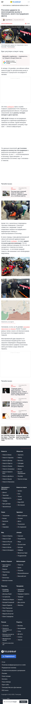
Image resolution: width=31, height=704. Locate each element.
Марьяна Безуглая (7, 613)
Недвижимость (6, 498)
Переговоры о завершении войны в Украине (16, 5)
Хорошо (23, 701)
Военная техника (7, 580)
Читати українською (6, 23)
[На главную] (15, 2)
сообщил (14, 241)
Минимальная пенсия (6, 639)
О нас (3, 662)
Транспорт (5, 495)
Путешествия (22, 544)
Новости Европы (7, 536)
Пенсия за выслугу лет (8, 643)
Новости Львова (7, 466)
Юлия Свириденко (7, 616)
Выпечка (20, 625)
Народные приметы (23, 594)
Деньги (4, 492)
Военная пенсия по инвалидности (8, 635)
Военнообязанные (23, 573)
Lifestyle (19, 532)
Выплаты (20, 460)
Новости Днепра (7, 460)
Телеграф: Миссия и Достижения (11, 687)
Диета (19, 521)
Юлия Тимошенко (7, 611)
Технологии (5, 515)
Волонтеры (5, 577)
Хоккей (20, 499)
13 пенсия (5, 625)
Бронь (19, 567)
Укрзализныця (6, 506)
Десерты (20, 634)
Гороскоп (20, 536)
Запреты (20, 599)
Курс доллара (6, 503)
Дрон (3, 524)
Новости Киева (6, 455)
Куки (14, 701)
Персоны (4, 586)
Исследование (22, 527)
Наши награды (6, 676)
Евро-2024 (21, 502)
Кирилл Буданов (7, 605)
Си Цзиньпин (6, 596)
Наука (3, 512)
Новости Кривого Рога (7, 472)
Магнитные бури (22, 553)
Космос (4, 518)
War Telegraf (13, 189)
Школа (20, 469)
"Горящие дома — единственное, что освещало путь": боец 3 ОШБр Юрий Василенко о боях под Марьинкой (19, 391)
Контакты (4, 679)
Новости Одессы (7, 463)
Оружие (4, 575)
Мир (2, 532)
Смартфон (5, 527)
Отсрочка (20, 570)
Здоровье (19, 512)
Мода (19, 541)
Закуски (20, 639)
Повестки (20, 565)
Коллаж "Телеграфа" (8, 47)
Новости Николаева (8, 482)
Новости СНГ (6, 544)
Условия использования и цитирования (13, 670)
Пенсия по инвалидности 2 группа (7, 630)
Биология (5, 521)
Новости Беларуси (7, 550)
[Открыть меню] (2, 2)
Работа (20, 457)
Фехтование (21, 505)
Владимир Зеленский (5, 590)
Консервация (21, 628)
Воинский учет (22, 576)
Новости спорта (21, 487)
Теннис (20, 496)
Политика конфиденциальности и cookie (14, 665)
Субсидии (20, 463)
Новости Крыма (7, 479)
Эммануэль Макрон (8, 599)
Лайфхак (20, 550)
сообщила (10, 107)
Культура (20, 547)
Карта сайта (5, 684)
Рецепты (19, 622)
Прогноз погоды (22, 479)
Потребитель (21, 538)
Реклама (4, 673)
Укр (29, 2)
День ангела (21, 602)
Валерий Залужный (8, 602)
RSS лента (5, 690)
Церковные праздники (21, 590)
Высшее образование (21, 472)
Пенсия (3, 622)
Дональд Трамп (7, 594)
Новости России (7, 541)
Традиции (20, 596)
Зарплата (20, 455)
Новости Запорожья (8, 469)
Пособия (20, 476)
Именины (20, 605)
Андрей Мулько (8, 19)
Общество (19, 451)
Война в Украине (6, 561)
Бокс (19, 493)
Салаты (20, 637)
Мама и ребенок (22, 515)
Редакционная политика (9, 667)
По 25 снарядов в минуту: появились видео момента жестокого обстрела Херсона (19, 404)
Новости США (6, 538)
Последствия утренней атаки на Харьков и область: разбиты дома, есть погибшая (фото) (19, 194)
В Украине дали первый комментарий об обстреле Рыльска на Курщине (19, 415)
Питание (20, 518)
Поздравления (22, 555)
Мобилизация (20, 561)
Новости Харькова (7, 457)
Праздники (19, 586)
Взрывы (4, 569)
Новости (4, 451)
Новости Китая (6, 547)
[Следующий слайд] (29, 5)
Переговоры (6, 572)
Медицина (21, 466)
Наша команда (6, 682)
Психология (21, 524)
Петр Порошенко (7, 608)
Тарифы (4, 501)
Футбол (20, 491)
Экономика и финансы (5, 488)
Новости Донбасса (8, 476)
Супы (19, 631)
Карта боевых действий (6, 565)
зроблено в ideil (5, 698)
